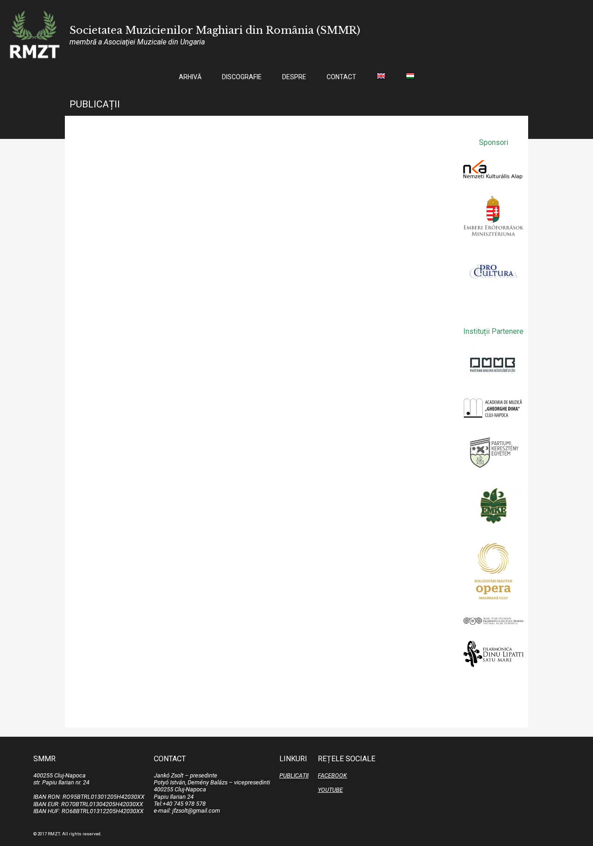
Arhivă (190, 77)
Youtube (330, 789)
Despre (294, 77)
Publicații (294, 775)
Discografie (242, 77)
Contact (341, 77)
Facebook (332, 775)
